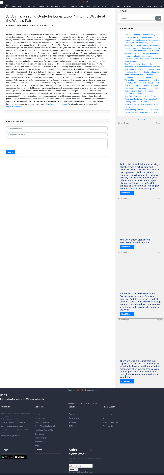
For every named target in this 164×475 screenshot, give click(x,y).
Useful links (39, 407)
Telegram (74, 426)
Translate (38, 449)
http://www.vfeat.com (14, 107)
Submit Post (40, 418)
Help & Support (109, 407)
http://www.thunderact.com (56, 104)
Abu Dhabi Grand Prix (44, 430)
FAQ (21, 426)
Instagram (74, 418)
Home (37, 414)
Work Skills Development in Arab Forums (141, 96)
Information (5, 407)
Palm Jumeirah (41, 438)
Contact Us (107, 414)
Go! (158, 18)
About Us (106, 418)
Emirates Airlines (42, 422)
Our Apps (4, 449)
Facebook (74, 414)
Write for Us (108, 426)
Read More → (126, 193)
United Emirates (82, 390)
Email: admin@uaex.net (10, 435)
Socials (72, 407)
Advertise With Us (110, 422)
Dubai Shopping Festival (45, 426)
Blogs (37, 446)
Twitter (73, 422)
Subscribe (74, 469)
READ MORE (140, 120)
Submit (10, 152)
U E (83, 2)
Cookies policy (12, 426)
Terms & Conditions (9, 422)
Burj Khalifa (39, 434)
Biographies (39, 442)
